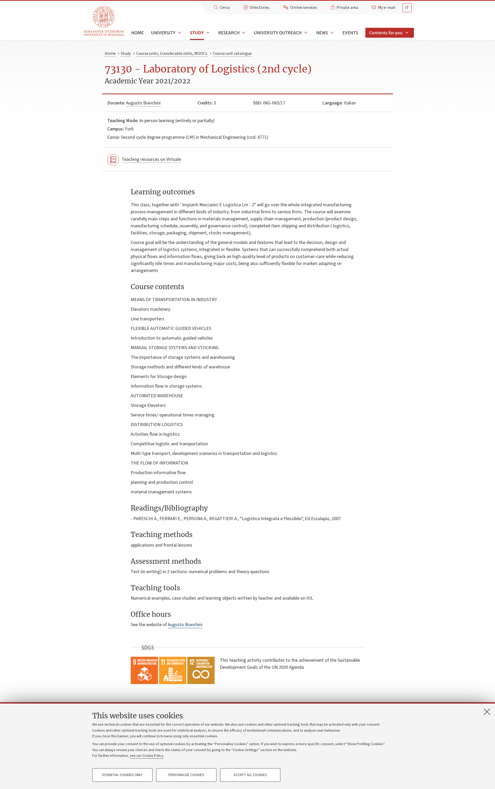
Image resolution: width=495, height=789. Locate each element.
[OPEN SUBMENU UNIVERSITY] (179, 33)
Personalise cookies (186, 775)
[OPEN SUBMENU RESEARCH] (243, 33)
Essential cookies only (122, 775)
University (163, 32)
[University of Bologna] (104, 21)
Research (229, 32)
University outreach (278, 32)
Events (350, 32)
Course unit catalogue (232, 53)
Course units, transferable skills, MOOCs (171, 53)
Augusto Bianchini (143, 103)
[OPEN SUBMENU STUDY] (207, 33)
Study (197, 32)
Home (137, 32)
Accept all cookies (250, 775)
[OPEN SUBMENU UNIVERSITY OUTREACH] (305, 33)
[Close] (487, 711)
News (322, 32)
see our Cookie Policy (146, 755)
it (407, 7)
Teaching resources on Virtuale (151, 159)
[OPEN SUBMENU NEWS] (331, 33)
